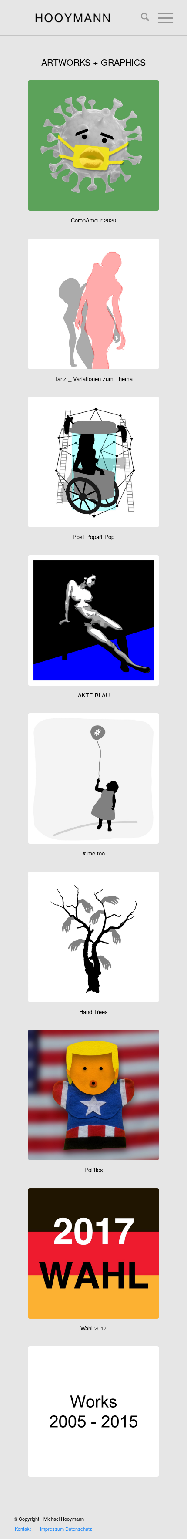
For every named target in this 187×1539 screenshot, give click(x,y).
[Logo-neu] (77, 17)
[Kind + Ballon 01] (93, 778)
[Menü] (161, 17)
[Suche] (140, 17)
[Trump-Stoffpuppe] (93, 1095)
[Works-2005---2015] (93, 1411)
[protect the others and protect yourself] (93, 145)
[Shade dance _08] (93, 304)
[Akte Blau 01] (93, 620)
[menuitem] (140, 17)
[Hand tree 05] (93, 937)
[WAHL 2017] (93, 1253)
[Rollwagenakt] (93, 462)
